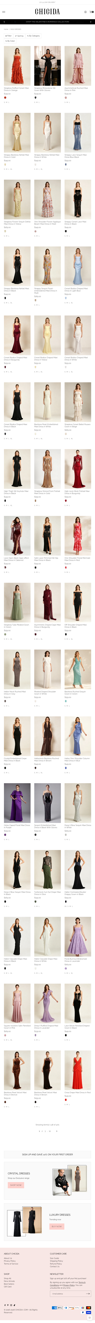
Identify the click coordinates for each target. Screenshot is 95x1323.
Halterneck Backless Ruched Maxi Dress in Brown (46, 759)
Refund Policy (56, 1264)
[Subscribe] (88, 1294)
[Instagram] (11, 1305)
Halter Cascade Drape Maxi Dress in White (45, 960)
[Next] (90, 22)
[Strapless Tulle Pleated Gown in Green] (17, 602)
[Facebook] (5, 1305)
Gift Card (7, 1287)
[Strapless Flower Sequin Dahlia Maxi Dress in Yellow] (17, 199)
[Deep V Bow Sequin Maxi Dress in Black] (17, 870)
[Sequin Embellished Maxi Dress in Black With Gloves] (47, 803)
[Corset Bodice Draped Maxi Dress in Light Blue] (78, 266)
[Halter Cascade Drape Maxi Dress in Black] (17, 937)
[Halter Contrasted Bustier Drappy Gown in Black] (78, 870)
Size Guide (54, 1258)
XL (11, 169)
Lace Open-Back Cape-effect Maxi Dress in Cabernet (16, 559)
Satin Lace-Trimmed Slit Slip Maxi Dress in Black (46, 559)
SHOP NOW (16, 1185)
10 (50, 1131)
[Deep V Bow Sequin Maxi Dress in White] (78, 803)
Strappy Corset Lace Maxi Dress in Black (75, 223)
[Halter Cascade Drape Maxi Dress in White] (47, 937)
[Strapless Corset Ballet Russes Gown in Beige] (78, 402)
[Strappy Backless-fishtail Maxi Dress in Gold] (17, 133)
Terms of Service (11, 1264)
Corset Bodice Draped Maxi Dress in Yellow (45, 358)
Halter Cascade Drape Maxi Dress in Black (15, 960)
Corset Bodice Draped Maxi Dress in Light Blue (76, 289)
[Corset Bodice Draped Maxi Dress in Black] (17, 402)
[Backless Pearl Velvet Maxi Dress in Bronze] (17, 1070)
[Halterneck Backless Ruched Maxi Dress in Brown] (47, 736)
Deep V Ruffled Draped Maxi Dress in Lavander (46, 1027)
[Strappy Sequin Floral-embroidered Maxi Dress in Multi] (47, 266)
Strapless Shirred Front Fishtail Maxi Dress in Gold (47, 492)
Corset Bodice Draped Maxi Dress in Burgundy (15, 358)
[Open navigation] (4, 12)
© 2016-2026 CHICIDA (13, 1310)
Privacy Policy (10, 1261)
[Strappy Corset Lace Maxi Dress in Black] (78, 199)
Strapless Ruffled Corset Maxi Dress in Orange (16, 89)
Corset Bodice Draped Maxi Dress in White (76, 358)
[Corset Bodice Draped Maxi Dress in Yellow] (47, 335)
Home (6, 29)
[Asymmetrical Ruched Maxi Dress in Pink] (78, 66)
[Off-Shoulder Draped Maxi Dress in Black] (78, 602)
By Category (34, 36)
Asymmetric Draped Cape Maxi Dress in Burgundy (47, 626)
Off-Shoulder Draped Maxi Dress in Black (76, 626)
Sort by (20, 36)
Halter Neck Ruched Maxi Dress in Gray (15, 693)
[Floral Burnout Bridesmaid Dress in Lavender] (78, 937)
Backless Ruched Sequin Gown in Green (75, 693)
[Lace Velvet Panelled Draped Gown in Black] (78, 1003)
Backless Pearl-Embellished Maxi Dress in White (46, 425)
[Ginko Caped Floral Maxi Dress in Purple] (17, 803)
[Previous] (4, 22)
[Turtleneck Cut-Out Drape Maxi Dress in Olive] (47, 870)
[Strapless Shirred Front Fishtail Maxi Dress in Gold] (47, 469)
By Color (11, 41)
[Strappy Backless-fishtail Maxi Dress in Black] (17, 266)
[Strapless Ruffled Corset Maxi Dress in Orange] (17, 66)
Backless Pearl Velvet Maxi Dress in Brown (45, 1093)
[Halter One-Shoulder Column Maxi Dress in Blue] (78, 736)
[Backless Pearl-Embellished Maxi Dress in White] (47, 402)
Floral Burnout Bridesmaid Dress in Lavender (76, 960)
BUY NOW (57, 1226)
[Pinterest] (8, 1305)
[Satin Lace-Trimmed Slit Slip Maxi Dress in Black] (47, 536)
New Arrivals (9, 1281)
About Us (8, 1258)
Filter (9, 36)
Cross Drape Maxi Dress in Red (78, 1092)
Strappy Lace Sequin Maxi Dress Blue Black (76, 156)
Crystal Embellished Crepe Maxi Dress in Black (15, 759)
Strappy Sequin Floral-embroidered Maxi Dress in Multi (45, 290)
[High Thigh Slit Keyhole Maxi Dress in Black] (17, 469)
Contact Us (54, 1266)
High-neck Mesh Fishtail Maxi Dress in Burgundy (77, 492)
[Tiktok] (14, 1305)
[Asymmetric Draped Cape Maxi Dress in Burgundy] (47, 602)
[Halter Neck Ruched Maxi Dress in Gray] (17, 669)
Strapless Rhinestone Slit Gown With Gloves (44, 89)
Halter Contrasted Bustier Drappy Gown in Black (75, 893)
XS (65, 906)
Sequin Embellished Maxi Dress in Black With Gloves (45, 826)
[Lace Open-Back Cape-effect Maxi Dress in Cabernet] (17, 536)
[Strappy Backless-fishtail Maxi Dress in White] (47, 133)
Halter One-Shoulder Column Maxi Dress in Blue (77, 759)
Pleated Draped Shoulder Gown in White (45, 693)
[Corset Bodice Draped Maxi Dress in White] (78, 335)
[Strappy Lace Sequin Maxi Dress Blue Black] (78, 133)
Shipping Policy (56, 1261)
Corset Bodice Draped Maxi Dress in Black (15, 425)
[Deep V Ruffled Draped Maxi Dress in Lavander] (47, 1003)
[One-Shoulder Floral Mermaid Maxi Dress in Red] (78, 536)
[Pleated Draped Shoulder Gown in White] (47, 669)
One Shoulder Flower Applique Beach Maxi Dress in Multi (47, 223)
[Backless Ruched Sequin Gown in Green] (78, 669)
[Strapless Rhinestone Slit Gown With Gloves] (47, 66)
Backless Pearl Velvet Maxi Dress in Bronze (15, 1093)
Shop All (7, 1278)
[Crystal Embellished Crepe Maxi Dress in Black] (17, 736)
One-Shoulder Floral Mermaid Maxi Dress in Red (77, 559)
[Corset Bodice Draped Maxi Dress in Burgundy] (17, 335)
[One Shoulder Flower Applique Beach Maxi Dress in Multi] (47, 199)
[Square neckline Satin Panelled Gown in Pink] (17, 1003)
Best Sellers (9, 1284)
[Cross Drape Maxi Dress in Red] (78, 1070)
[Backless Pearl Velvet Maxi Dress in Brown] (47, 1070)
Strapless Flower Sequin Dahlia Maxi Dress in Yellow (17, 223)
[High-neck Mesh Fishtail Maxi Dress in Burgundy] (78, 469)
